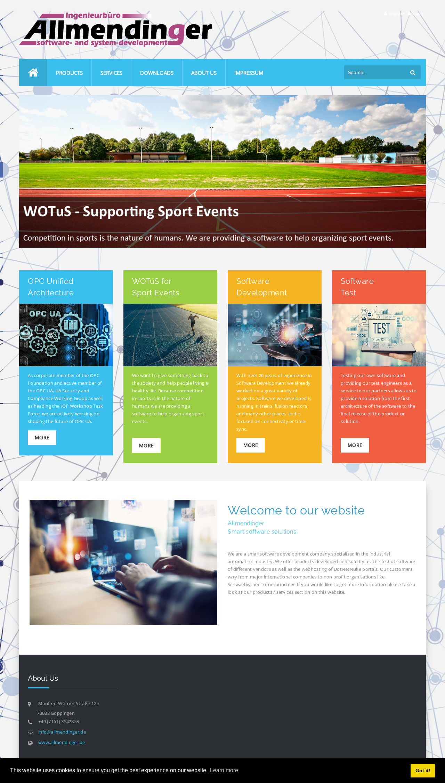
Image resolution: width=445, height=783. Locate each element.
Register (397, 13)
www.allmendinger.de (61, 742)
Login (417, 13)
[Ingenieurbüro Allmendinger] (115, 15)
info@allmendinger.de (62, 732)
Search (413, 72)
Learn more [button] (224, 770)
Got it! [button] (422, 770)
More (42, 437)
